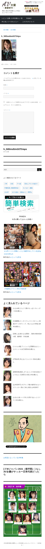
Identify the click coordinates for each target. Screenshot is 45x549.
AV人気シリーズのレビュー (10, 21)
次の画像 (13, 30)
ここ (32, 2)
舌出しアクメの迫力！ (31, 184)
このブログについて (28, 21)
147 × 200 (13, 64)
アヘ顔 (19, 184)
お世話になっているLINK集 (13, 458)
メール (6, 93)
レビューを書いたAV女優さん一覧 (12, 18)
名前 (5, 85)
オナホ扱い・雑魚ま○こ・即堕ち (22, 192)
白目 (12, 184)
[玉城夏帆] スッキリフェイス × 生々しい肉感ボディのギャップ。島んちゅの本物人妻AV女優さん (27, 323)
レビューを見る (15, 257)
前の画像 (5, 30)
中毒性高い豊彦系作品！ (11, 188)
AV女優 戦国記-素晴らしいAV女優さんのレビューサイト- (20, 543)
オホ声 (6, 192)
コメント (6, 110)
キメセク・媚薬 (28, 188)
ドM (5, 184)
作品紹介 (29, 18)
